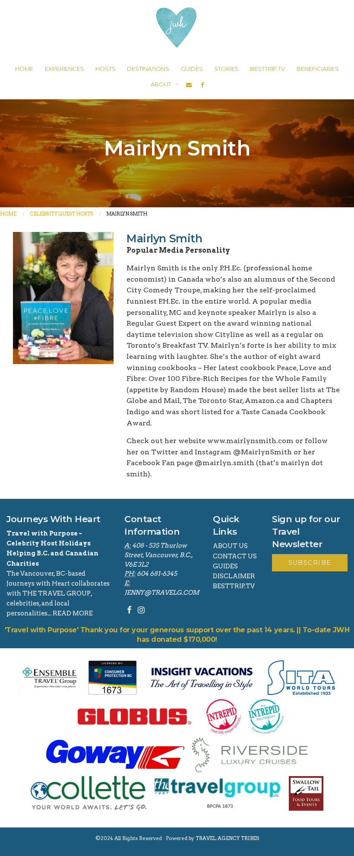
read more (73, 613)
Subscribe (310, 563)
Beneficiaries (318, 68)
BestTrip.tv (234, 586)
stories (226, 68)
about (161, 84)
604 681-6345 (157, 573)
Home (8, 214)
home (24, 68)
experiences (64, 68)
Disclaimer (234, 576)
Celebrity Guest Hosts (61, 214)
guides (192, 68)
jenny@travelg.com (161, 592)
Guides (225, 566)
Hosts (105, 68)
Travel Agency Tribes (227, 838)
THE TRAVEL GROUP (56, 593)
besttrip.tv (267, 68)
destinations (148, 68)
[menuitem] (24, 69)
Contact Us (235, 556)
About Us (230, 546)
